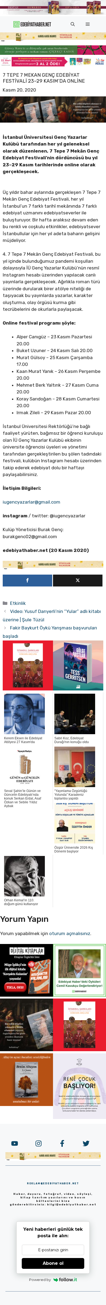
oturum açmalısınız (69, 933)
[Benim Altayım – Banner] (26, 1104)
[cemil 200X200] (79, 995)
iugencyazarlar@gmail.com (31, 502)
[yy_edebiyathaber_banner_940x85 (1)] (53, 40)
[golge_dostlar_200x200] (78, 689)
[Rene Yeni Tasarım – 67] (79, 1117)
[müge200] (26, 995)
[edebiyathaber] (53, 53)
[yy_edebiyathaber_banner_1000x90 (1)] (53, 568)
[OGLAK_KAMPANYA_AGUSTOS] (28, 689)
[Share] (27, 580)
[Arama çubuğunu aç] (72, 24)
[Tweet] (77, 580)
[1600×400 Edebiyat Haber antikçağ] (53, 121)
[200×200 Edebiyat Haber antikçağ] (26, 1049)
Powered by (40, 1279)
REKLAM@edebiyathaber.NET (53, 1183)
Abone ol (53, 1263)
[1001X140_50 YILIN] (53, 14)
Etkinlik (18, 603)
